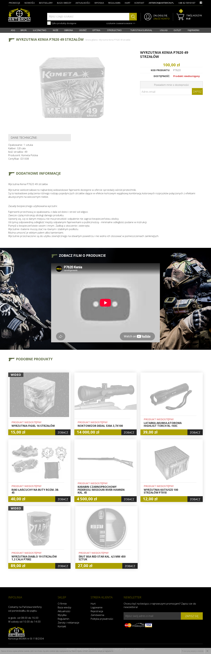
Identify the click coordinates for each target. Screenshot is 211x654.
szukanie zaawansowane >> (120, 23)
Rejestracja (97, 611)
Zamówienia (97, 615)
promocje (14, 2)
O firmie (62, 603)
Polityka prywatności (102, 618)
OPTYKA (96, 30)
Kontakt (62, 626)
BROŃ (24, 30)
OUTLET (177, 30)
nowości (30, 2)
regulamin (114, 2)
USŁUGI (163, 30)
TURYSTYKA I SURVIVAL (141, 30)
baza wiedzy (64, 2)
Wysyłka (62, 615)
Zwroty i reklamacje (68, 622)
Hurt (93, 603)
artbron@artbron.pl (161, 2)
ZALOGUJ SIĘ (160, 15)
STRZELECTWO (114, 30)
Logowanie (97, 607)
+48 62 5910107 (186, 2)
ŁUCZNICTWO (39, 30)
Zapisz (197, 91)
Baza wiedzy (64, 607)
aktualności (82, 2)
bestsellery (46, 2)
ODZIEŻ (82, 30)
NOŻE (55, 30)
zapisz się (191, 616)
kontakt (139, 2)
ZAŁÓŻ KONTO (161, 18)
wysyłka (99, 2)
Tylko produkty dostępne (63, 23)
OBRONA (68, 30)
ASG (13, 30)
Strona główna (91, 39)
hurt (127, 2)
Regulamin (63, 618)
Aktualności (64, 611)
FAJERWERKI (193, 30)
